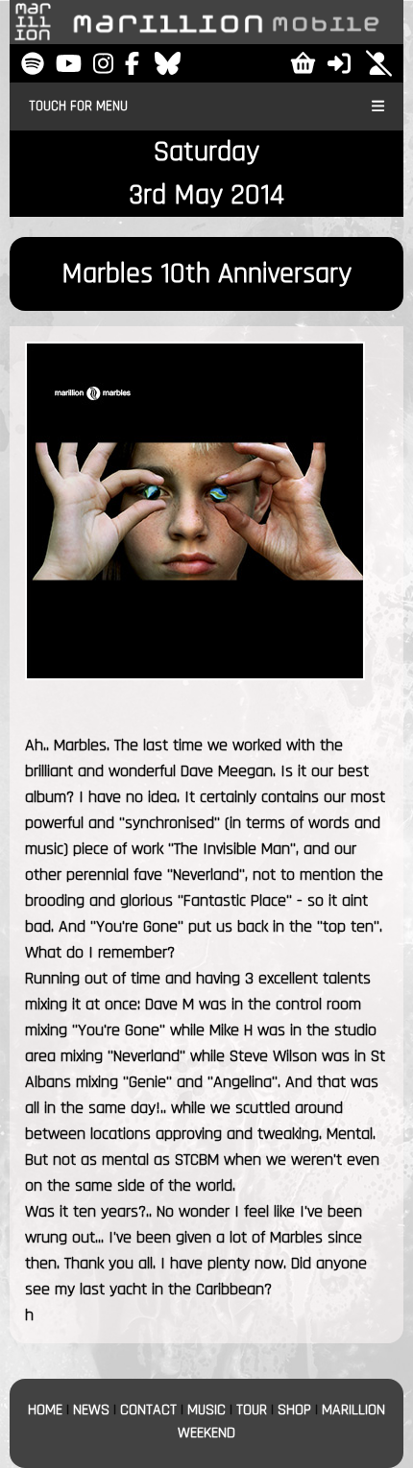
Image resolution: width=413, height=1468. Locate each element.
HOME (45, 1410)
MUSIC (206, 1410)
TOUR (251, 1410)
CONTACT (148, 1410)
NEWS (91, 1410)
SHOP (294, 1410)
